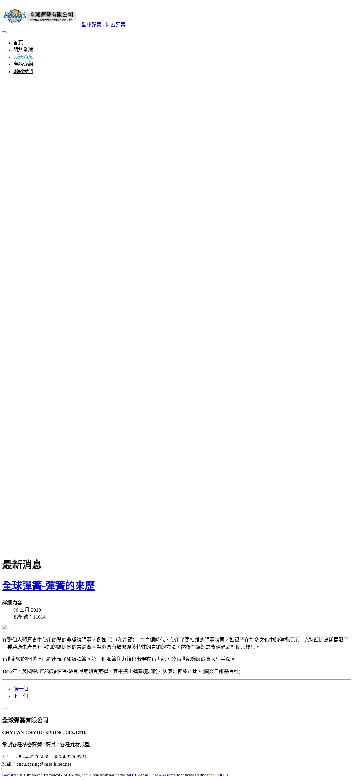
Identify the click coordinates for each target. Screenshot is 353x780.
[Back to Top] (4, 708)
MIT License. (137, 775)
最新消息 (23, 57)
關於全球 (23, 50)
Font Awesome (163, 775)
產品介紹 (23, 64)
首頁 (18, 42)
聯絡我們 (23, 71)
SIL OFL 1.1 (221, 775)
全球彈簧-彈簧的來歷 (48, 585)
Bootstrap (10, 775)
